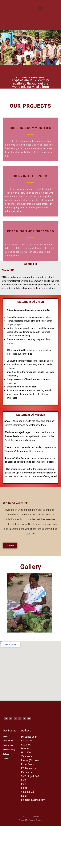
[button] (40, 8)
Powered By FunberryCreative (30, 820)
